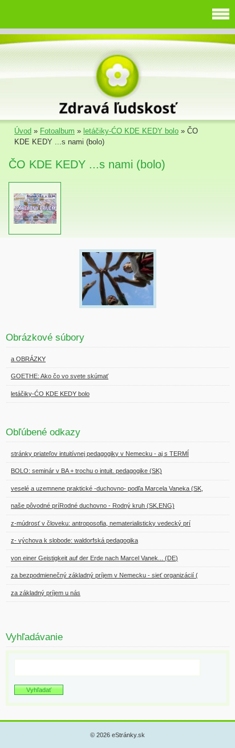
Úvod (22, 131)
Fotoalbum (57, 131)
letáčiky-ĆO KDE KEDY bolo (131, 131)
